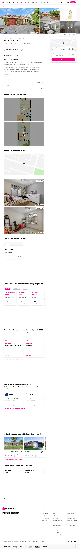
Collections (60, 2)
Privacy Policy (35, 541)
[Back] (3, 6)
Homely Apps (44, 520)
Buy (13, 2)
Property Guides (56, 527)
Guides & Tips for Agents (72, 520)
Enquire (63, 59)
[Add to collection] (21, 452)
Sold (21, 2)
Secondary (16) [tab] (16, 288)
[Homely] (10, 508)
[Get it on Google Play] (15, 513)
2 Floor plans (72, 34)
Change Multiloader (71, 513)
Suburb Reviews (35, 2)
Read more (7, 77)
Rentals (54, 513)
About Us (44, 511)
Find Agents (55, 518)
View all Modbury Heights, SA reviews (13, 359)
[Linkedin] (75, 541)
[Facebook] (65, 541)
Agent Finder (27, 2)
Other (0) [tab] (25, 288)
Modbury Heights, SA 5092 (13, 6)
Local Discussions (56, 522)
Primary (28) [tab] (7, 288)
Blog (48, 2)
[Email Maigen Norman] (73, 54)
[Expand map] (42, 156)
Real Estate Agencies (57, 520)
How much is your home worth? (13, 49)
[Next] (44, 298)
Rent (17, 2)
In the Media (44, 515)
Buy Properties (56, 511)
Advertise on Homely (71, 515)
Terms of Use (43, 541)
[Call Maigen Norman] (21, 257)
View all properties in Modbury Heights (13, 459)
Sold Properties (56, 515)
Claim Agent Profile (71, 518)
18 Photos (63, 34)
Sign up (72, 2)
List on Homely (70, 511)
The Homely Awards (71, 525)
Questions (43, 2)
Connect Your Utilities (57, 534)
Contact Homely (45, 522)
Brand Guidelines (45, 518)
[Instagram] (68, 541)
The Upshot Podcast (71, 522)
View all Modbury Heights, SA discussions (14, 408)
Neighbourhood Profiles (58, 525)
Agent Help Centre (71, 527)
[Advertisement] (24, 271)
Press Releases (45, 513)
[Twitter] (71, 541)
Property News (56, 532)
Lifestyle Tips (55, 530)
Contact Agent (11, 256)
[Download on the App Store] (6, 513)
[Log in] (77, 2)
